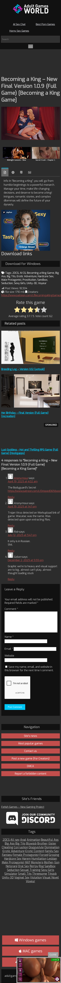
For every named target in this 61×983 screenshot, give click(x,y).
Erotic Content (34, 851)
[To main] (30, 9)
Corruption (21, 847)
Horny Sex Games (19, 30)
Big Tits (11, 276)
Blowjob (31, 844)
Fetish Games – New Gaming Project (22, 807)
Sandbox (42, 279)
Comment (11, 609)
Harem (26, 859)
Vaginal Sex (21, 878)
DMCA (30, 766)
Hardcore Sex (45, 276)
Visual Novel (50, 878)
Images (30, 172)
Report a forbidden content (30, 773)
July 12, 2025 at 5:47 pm (22, 535)
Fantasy (7, 855)
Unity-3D (32, 283)
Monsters (37, 862)
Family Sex (52, 851)
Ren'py (34, 866)
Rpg (41, 866)
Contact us (30, 751)
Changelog (21, 172)
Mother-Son (51, 862)
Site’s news (30, 736)
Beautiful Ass (50, 840)
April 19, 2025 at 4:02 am (23, 481)
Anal (23, 840)
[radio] (17, 310)
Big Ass (10, 844)
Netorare (11, 866)
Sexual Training (30, 870)
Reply (11, 497)
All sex (15, 840)
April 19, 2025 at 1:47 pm (22, 506)
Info (13, 172)
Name (9, 637)
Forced (43, 855)
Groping (54, 855)
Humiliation (38, 859)
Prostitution (29, 279)
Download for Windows (23, 264)
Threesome (39, 874)
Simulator (10, 874)
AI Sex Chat (19, 24)
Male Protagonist (11, 279)
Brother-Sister (46, 844)
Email (9, 649)
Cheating (7, 847)
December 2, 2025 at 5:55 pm (26, 560)
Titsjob (52, 874)
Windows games (32, 940)
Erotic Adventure (27, 276)
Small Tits (25, 874)
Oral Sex (23, 866)
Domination (51, 847)
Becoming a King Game (40, 273)
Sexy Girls (20, 283)
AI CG (23, 273)
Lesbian (52, 859)
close (53, 954)
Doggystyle (36, 847)
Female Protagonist (26, 855)
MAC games (32, 951)
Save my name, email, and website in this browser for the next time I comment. (29, 668)
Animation (33, 840)
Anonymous (21, 478)
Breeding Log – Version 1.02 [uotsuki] (23, 369)
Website (9, 655)
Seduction (7, 283)
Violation (36, 878)
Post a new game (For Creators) (30, 758)
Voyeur (42, 283)
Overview (4, 172)
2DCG (15, 273)
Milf (27, 862)
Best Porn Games (45, 24)
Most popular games (30, 743)
